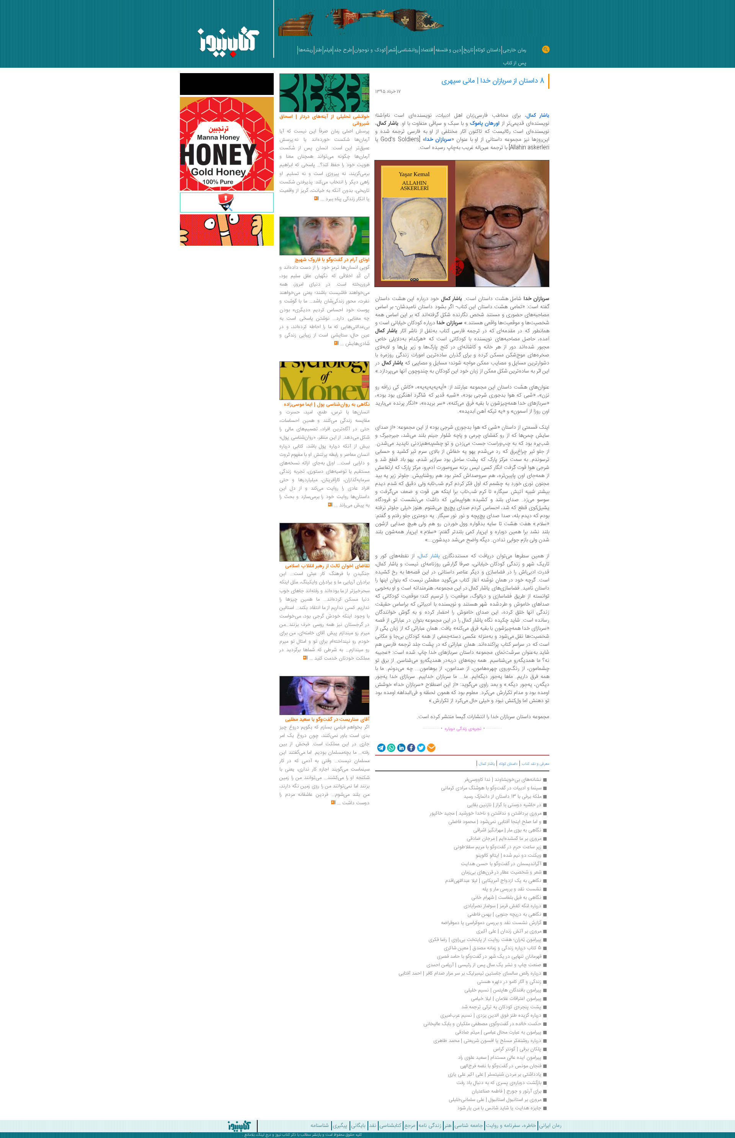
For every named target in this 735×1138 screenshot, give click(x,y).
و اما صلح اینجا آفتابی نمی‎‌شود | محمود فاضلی (494, 822)
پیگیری (340, 1125)
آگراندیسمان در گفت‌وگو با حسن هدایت (501, 864)
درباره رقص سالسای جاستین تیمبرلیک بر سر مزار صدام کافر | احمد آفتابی (470, 973)
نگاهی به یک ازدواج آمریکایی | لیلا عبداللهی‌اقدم (493, 881)
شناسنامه (319, 1125)
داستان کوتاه (508, 764)
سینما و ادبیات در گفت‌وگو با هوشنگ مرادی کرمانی (491, 788)
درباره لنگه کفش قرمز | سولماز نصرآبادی (502, 906)
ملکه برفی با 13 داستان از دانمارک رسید (502, 796)
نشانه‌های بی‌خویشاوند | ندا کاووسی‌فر (502, 780)
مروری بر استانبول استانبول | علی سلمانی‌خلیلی (495, 1100)
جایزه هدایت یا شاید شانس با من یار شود (499, 1108)
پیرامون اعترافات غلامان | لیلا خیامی (506, 998)
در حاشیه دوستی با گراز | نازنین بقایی (504, 805)
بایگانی (358, 1125)
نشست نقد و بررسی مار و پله (511, 889)
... (322, 199)
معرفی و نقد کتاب (535, 764)
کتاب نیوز (282, 1135)
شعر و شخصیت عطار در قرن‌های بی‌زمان (501, 872)
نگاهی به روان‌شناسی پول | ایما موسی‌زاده (326, 404)
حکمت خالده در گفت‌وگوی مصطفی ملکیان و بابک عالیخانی (482, 1024)
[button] (380, 747)
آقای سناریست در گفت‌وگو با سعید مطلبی (327, 719)
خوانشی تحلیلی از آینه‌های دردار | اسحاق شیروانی (324, 120)
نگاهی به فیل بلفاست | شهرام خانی (506, 897)
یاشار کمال (429, 556)
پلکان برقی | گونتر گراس (516, 1049)
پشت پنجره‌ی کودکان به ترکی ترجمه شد (501, 1007)
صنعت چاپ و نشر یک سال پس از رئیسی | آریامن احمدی (483, 965)
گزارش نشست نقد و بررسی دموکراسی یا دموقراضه (491, 923)
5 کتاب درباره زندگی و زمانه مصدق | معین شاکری (492, 948)
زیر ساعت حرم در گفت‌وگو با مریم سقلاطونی (497, 847)
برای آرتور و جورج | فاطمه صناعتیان (506, 1091)
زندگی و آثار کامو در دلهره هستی (509, 982)
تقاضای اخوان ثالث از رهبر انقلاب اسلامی (327, 566)
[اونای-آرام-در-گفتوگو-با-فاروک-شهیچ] (324, 236)
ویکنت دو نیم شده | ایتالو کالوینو (508, 855)
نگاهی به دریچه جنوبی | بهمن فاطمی (504, 914)
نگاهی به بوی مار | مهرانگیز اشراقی (507, 830)
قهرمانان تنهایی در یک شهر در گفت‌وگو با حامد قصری (489, 956)
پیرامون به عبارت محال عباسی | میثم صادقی (498, 1032)
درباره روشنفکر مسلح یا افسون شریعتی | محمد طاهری (487, 1041)
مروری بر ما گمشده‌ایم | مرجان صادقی (504, 838)
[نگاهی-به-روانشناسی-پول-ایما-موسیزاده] (324, 380)
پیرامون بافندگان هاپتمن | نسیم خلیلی (502, 990)
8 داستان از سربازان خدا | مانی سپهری (492, 81)
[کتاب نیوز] (207, 1126)
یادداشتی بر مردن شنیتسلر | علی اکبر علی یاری (494, 1074)
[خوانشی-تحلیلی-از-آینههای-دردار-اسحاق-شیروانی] (324, 93)
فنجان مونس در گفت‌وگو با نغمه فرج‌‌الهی (500, 1066)
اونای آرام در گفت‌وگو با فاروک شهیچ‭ (332, 260)
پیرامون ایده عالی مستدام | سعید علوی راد (499, 1057)
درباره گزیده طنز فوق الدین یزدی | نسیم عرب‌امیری (490, 1015)
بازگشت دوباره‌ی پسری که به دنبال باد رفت (498, 1083)
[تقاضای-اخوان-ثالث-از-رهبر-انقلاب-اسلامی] (324, 542)
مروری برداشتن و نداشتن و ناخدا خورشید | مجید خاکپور (485, 813)
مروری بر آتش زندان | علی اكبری (508, 931)
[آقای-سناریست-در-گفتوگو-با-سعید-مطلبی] (324, 695)
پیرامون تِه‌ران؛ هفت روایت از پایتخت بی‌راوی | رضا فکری (484, 940)
